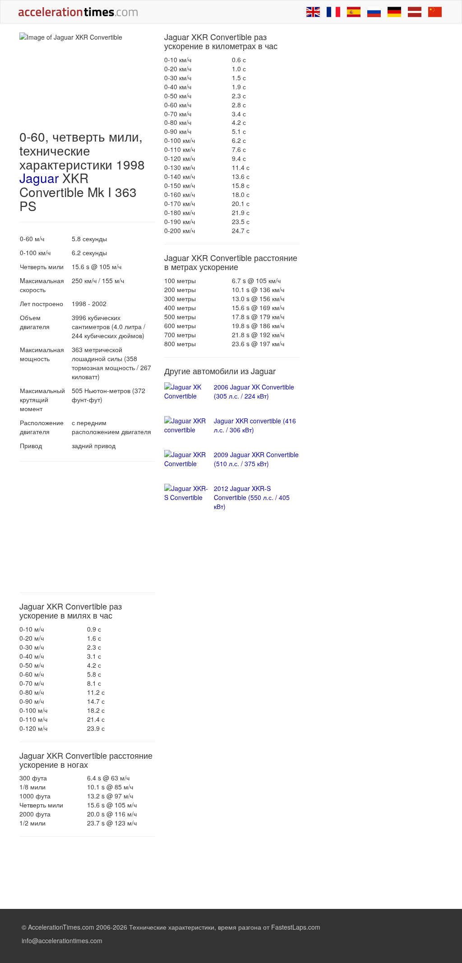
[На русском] (374, 11)
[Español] (353, 11)
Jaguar (39, 178)
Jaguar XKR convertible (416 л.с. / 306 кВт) (255, 425)
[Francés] (333, 11)
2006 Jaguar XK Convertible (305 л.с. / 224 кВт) (254, 391)
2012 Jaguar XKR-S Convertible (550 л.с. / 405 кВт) (252, 497)
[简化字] (435, 11)
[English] (313, 11)
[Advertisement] (87, 527)
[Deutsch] (394, 11)
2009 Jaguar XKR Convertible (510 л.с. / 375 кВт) (256, 459)
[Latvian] (414, 11)
